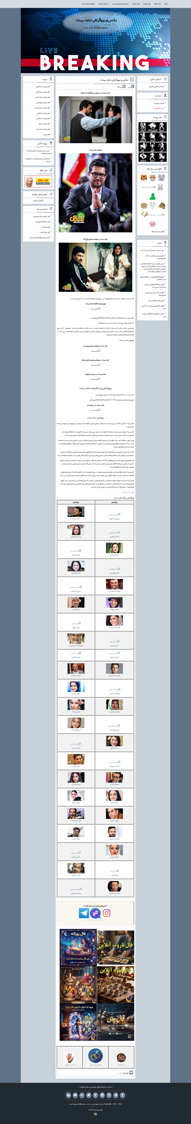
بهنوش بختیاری (114, 711)
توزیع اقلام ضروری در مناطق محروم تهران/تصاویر (153, 278)
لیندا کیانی (76, 802)
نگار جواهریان (114, 573)
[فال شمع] (78, 985)
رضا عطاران (76, 609)
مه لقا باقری (114, 748)
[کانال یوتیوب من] (75, 1095)
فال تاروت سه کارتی (43, 91)
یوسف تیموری (76, 893)
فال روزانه (135, 3)
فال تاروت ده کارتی (43, 118)
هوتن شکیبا (114, 820)
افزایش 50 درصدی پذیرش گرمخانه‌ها (156, 294)
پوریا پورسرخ (114, 730)
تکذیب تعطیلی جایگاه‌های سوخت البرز (154, 315)
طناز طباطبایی (75, 573)
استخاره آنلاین (103, 3)
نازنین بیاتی (76, 857)
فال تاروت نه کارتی (43, 113)
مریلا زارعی (114, 802)
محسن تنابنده (76, 675)
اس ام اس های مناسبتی (120, 3)
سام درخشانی (76, 591)
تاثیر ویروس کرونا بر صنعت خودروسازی (156, 257)
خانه (165, 3)
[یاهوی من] (122, 1095)
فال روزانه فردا (44, 232)
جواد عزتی (76, 838)
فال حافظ (157, 3)
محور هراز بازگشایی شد (156, 300)
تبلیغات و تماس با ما (88, 3)
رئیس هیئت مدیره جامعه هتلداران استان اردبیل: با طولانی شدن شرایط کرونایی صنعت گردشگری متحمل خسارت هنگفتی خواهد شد (153, 267)
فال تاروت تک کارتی (43, 86)
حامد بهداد (76, 518)
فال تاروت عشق (44, 123)
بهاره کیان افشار (76, 536)
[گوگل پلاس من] (82, 1095)
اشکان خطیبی (114, 536)
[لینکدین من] (68, 1095)
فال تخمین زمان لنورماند (41, 216)
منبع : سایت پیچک (128, 492)
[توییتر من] (88, 1095)
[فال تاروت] (115, 948)
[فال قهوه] (115, 985)
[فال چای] (115, 1023)
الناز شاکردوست (114, 627)
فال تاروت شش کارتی (42, 108)
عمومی (120, 1073)
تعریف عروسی (159, 103)
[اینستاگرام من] (102, 1095)
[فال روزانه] (78, 948)
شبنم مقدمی (114, 555)
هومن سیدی (114, 838)
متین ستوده (114, 609)
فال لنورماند (45, 227)
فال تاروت (146, 3)
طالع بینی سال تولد (157, 231)
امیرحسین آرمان (114, 675)
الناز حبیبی (76, 693)
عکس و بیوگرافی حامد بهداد (96, 20)
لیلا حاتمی (114, 875)
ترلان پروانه (76, 711)
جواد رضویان (75, 875)
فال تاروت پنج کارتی (43, 102)
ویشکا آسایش (114, 693)
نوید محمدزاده (76, 820)
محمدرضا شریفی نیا (76, 645)
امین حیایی (76, 766)
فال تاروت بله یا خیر (43, 129)
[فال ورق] (78, 1023)
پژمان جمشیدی (114, 591)
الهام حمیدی (114, 857)
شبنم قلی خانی (76, 730)
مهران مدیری (114, 657)
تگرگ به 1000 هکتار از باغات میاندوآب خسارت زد (155, 286)
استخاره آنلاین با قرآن (156, 86)
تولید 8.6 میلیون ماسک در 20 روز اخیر (153, 307)
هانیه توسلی (76, 555)
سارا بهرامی (114, 645)
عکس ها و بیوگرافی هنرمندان (39, 237)
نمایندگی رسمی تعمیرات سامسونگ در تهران (39, 160)
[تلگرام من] (115, 1095)
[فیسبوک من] (109, 1095)
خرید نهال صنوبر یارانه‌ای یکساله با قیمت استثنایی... (39, 152)
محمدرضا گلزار (114, 893)
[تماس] (95, 1095)
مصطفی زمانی (114, 784)
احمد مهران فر (114, 766)
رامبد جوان (76, 627)
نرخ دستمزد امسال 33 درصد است (152, 250)
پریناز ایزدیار (76, 784)
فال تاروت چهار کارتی (42, 97)
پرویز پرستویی (114, 518)
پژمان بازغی (76, 748)
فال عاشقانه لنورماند (42, 221)
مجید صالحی (76, 657)
